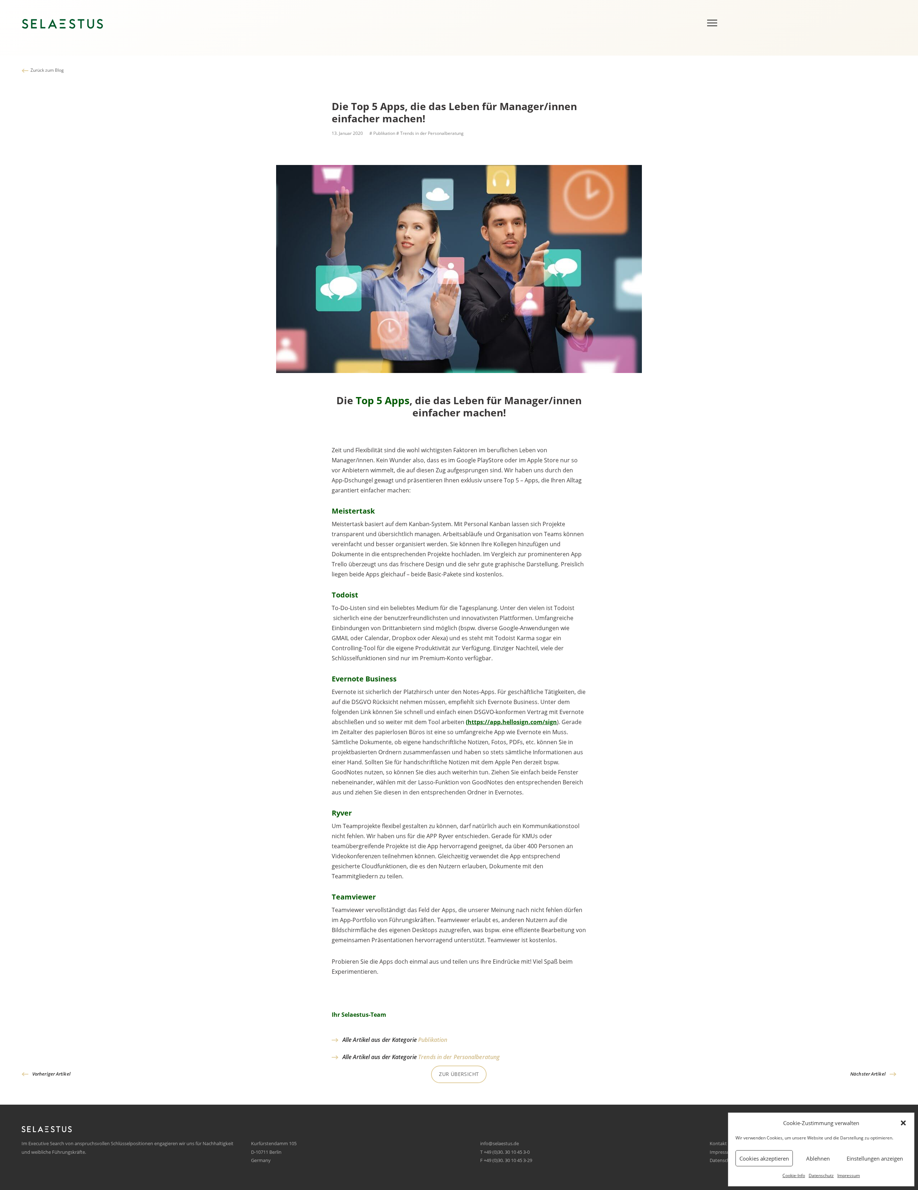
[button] (903, 1123)
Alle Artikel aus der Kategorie (394, 1040)
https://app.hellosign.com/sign (512, 722)
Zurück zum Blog (47, 70)
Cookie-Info (793, 1175)
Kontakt (718, 1143)
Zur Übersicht (459, 1074)
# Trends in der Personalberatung (430, 133)
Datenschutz (821, 1175)
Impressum (848, 1175)
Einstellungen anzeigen (875, 1158)
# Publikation (381, 133)
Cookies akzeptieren (764, 1158)
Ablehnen (818, 1158)
